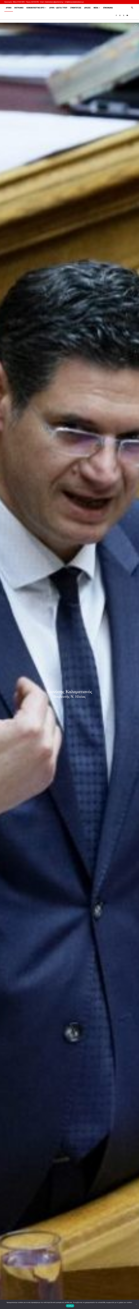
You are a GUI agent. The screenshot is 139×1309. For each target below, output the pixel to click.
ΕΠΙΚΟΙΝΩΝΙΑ (108, 8)
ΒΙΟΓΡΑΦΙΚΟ (18, 8)
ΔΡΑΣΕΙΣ (87, 8)
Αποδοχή (70, 1306)
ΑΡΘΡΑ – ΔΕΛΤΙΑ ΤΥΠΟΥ (58, 8)
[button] (132, 8)
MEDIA (96, 8)
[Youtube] (127, 15)
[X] (123, 15)
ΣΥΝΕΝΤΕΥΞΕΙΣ (75, 8)
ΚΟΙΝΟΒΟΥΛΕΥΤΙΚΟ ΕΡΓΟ (35, 8)
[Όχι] (136, 1304)
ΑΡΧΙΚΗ (8, 8)
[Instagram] (120, 15)
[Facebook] (116, 15)
